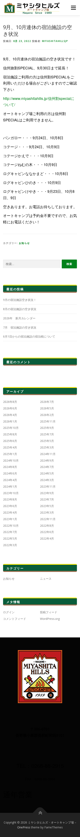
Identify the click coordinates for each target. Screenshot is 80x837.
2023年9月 (47, 493)
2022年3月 (10, 545)
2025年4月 (10, 447)
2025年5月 (47, 441)
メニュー (73, 7)
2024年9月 (47, 460)
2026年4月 (10, 415)
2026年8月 (10, 402)
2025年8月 (10, 434)
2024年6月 (10, 473)
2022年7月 (10, 532)
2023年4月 (10, 512)
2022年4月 (47, 538)
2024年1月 (10, 486)
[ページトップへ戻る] (40, 813)
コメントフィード (14, 619)
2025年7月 (47, 434)
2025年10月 (11, 428)
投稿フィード (48, 612)
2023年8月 (10, 499)
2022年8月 (47, 526)
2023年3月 (47, 512)
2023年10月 (11, 493)
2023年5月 (47, 506)
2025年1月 (10, 454)
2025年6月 (10, 441)
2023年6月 (10, 506)
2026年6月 (10, 408)
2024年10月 (11, 460)
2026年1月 (10, 421)
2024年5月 (47, 473)
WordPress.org (50, 619)
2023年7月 (47, 499)
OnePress (23, 827)
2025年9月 (47, 428)
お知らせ (24, 243)
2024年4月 (10, 480)
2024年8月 (10, 467)
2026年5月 (47, 408)
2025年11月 (48, 421)
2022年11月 (48, 519)
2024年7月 (47, 467)
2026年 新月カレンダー (19, 318)
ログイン (9, 612)
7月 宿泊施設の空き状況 (19, 327)
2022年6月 (47, 532)
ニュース (45, 579)
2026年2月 (47, 415)
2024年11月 (48, 454)
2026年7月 (47, 402)
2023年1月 (10, 519)
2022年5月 (10, 538)
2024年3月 (47, 480)
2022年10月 (11, 526)
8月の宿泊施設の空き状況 (19, 309)
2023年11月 (48, 486)
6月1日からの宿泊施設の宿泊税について (29, 336)
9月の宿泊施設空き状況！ (19, 300)
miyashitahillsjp (55, 41)
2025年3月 (47, 447)
